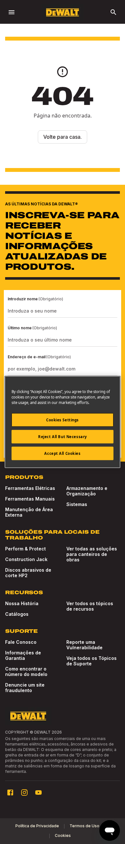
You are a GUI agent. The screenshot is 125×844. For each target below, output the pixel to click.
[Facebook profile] (10, 792)
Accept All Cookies (62, 453)
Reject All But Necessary (62, 436)
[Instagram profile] (24, 792)
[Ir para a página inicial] (62, 12)
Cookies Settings (62, 419)
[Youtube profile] (38, 792)
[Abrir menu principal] (11, 12)
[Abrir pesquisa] (113, 12)
